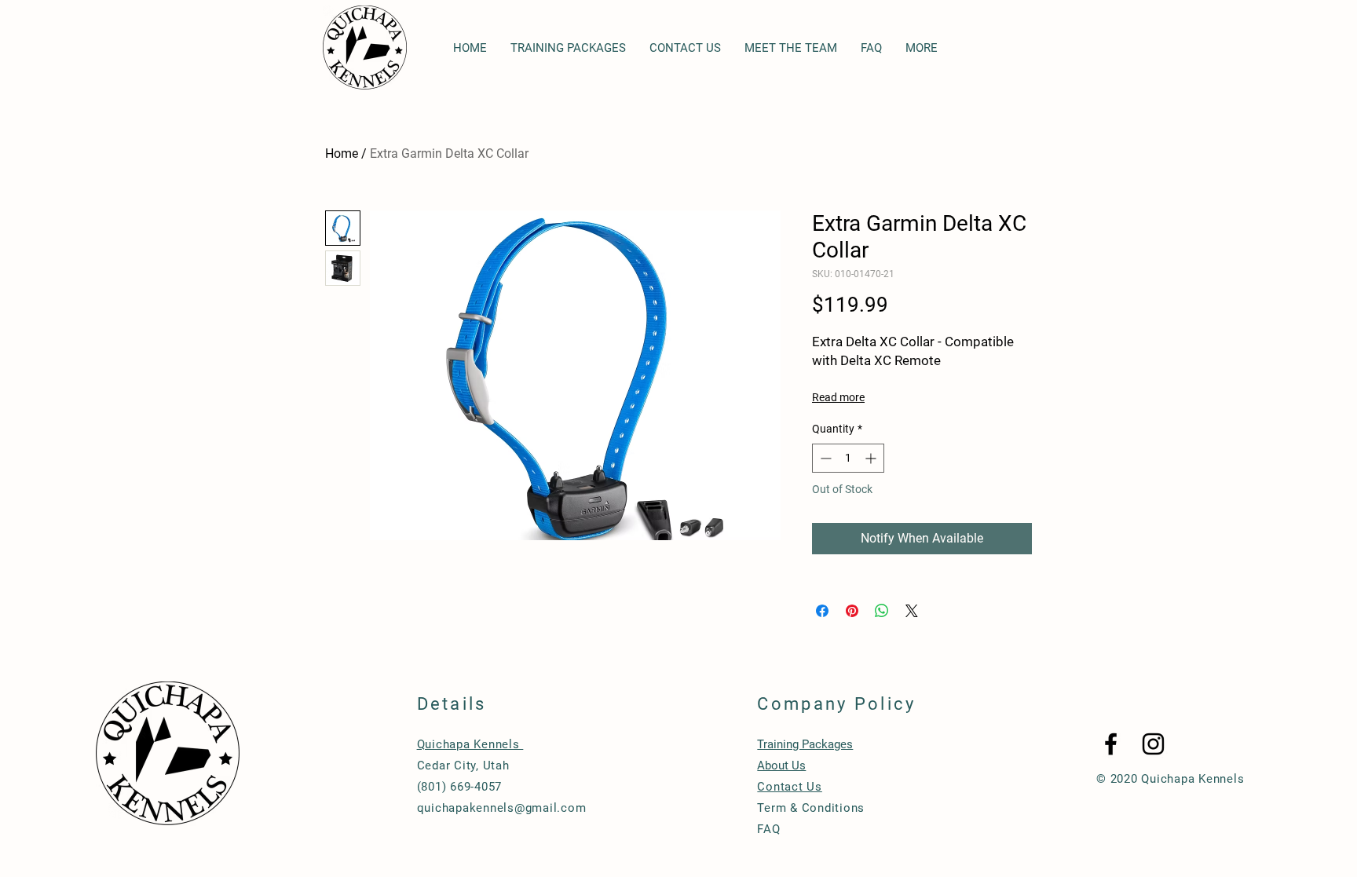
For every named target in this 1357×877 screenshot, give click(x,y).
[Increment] (872, 458)
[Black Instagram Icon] (1153, 743)
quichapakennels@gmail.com (502, 808)
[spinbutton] (848, 458)
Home (341, 153)
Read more (838, 397)
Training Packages (805, 744)
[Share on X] (911, 610)
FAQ (768, 829)
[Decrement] (824, 458)
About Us (781, 765)
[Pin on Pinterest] (852, 610)
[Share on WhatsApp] (881, 610)
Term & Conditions (811, 808)
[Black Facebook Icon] (1110, 743)
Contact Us (789, 787)
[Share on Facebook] (822, 610)
